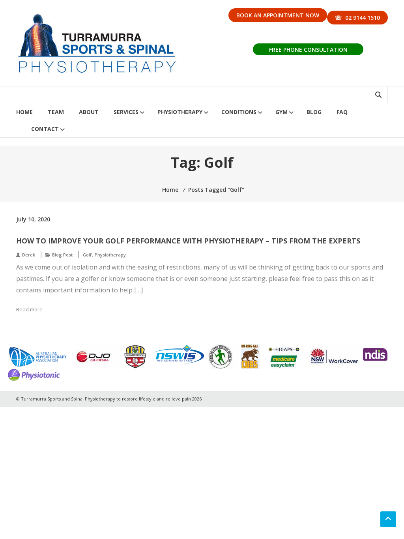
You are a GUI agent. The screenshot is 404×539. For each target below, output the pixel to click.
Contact (45, 129)
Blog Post (62, 255)
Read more (29, 309)
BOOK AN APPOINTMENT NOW (277, 15)
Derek (28, 255)
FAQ (342, 112)
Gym (281, 112)
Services (126, 112)
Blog (314, 112)
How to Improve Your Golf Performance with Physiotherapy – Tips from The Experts (188, 240)
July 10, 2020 (33, 219)
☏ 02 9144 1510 (357, 17)
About (89, 112)
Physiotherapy (179, 112)
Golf (87, 255)
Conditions (238, 112)
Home (24, 112)
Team (56, 112)
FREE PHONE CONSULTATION (308, 49)
